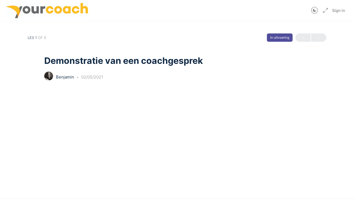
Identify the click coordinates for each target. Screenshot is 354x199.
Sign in (338, 10)
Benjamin (65, 77)
